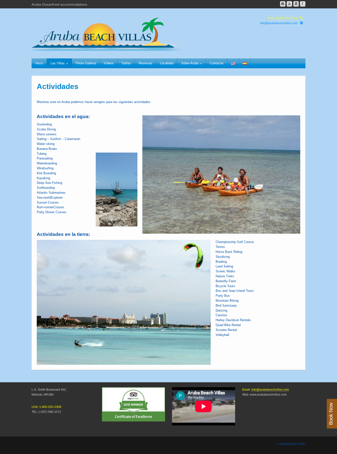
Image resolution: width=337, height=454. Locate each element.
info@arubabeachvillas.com (279, 23)
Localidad (166, 63)
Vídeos (109, 63)
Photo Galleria (86, 63)
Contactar (217, 63)
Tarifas (126, 63)
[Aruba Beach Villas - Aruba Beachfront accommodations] (110, 32)
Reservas (145, 63)
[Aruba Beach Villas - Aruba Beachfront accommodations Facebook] (302, 4)
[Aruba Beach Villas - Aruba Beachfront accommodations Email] (282, 4)
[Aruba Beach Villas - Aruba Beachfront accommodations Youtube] (289, 4)
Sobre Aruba (190, 63)
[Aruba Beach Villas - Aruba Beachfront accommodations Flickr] (296, 4)
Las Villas (58, 63)
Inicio (39, 63)
